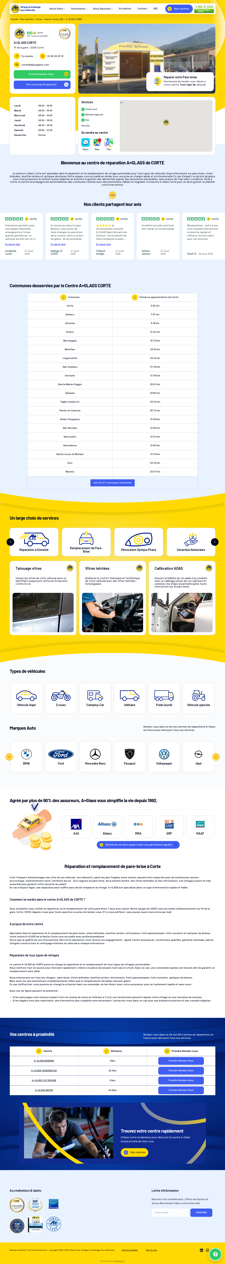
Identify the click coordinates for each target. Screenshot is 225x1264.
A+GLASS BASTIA (44, 1090)
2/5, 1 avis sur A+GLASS (37, 36)
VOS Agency (119, 1261)
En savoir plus (12, 244)
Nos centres (27, 19)
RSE (156, 9)
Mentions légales (130, 1250)
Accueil (14, 19)
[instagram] (207, 1250)
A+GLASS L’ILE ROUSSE (44, 1080)
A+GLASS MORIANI (44, 1061)
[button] (10, 542)
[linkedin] (201, 1250)
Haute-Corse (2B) (54, 19)
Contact (142, 9)
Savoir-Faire (56, 9)
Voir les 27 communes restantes (113, 483)
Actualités (125, 9)
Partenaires (78, 9)
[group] (26, 756)
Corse (39, 19)
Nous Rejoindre (102, 9)
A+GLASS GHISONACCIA (44, 1071)
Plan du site (151, 1250)
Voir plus (85, 126)
